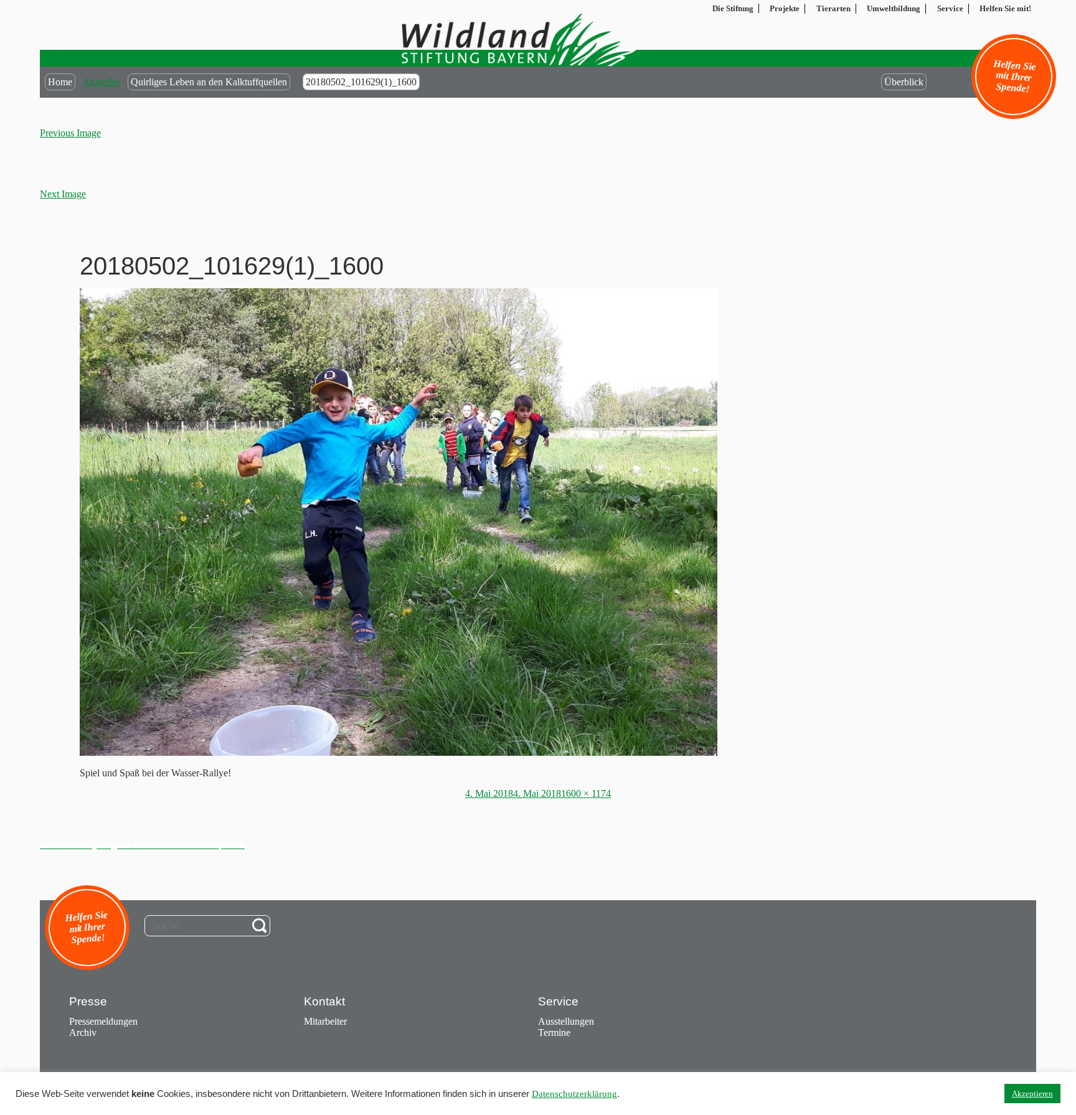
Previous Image (70, 133)
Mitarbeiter (325, 1021)
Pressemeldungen (103, 1021)
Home (60, 82)
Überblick (903, 82)
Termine (554, 1032)
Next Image (63, 194)
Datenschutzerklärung (574, 1094)
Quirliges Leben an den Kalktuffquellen (209, 82)
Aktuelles (101, 82)
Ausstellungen (566, 1021)
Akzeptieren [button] (1032, 1093)
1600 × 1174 (586, 793)
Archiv (83, 1032)
